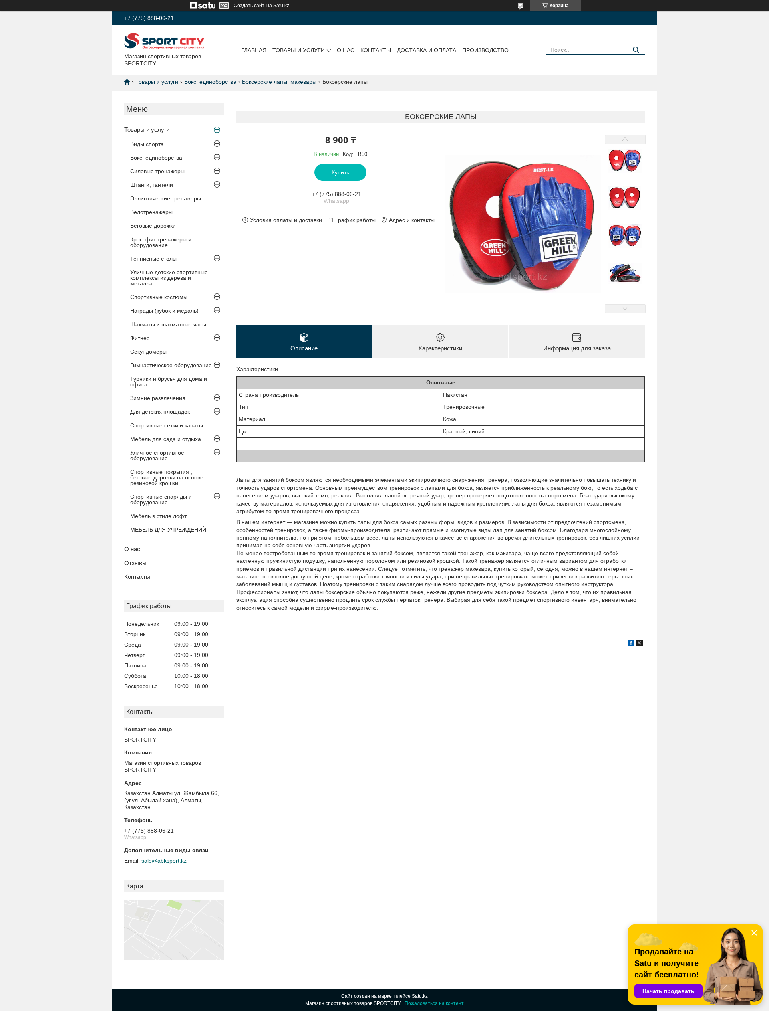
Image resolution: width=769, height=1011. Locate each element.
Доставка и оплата (426, 50)
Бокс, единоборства (210, 82)
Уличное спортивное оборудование (157, 455)
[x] (639, 644)
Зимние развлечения (157, 398)
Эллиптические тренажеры (165, 198)
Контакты (375, 50)
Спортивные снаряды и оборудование (161, 499)
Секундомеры (148, 351)
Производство (485, 50)
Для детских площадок (160, 411)
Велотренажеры (151, 212)
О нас (345, 50)
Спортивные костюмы (158, 297)
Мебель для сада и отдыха (165, 439)
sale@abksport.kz (164, 860)
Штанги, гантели (151, 185)
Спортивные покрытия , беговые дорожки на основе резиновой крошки (166, 477)
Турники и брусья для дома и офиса (168, 382)
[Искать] (636, 50)
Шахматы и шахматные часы (168, 324)
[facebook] (631, 644)
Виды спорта (147, 144)
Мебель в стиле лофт (158, 516)
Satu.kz (420, 996)
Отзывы (135, 563)
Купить (340, 172)
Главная (253, 50)
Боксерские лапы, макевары (279, 82)
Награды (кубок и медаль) (164, 310)
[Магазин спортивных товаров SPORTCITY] (164, 40)
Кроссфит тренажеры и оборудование (160, 242)
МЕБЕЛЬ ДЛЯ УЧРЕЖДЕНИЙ (168, 529)
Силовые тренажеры (157, 171)
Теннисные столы (153, 258)
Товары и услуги (298, 50)
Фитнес (139, 338)
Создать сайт (249, 5)
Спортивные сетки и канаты (166, 425)
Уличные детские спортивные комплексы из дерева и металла (169, 278)
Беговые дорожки (153, 225)
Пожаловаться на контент (434, 1003)
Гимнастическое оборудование (171, 365)
